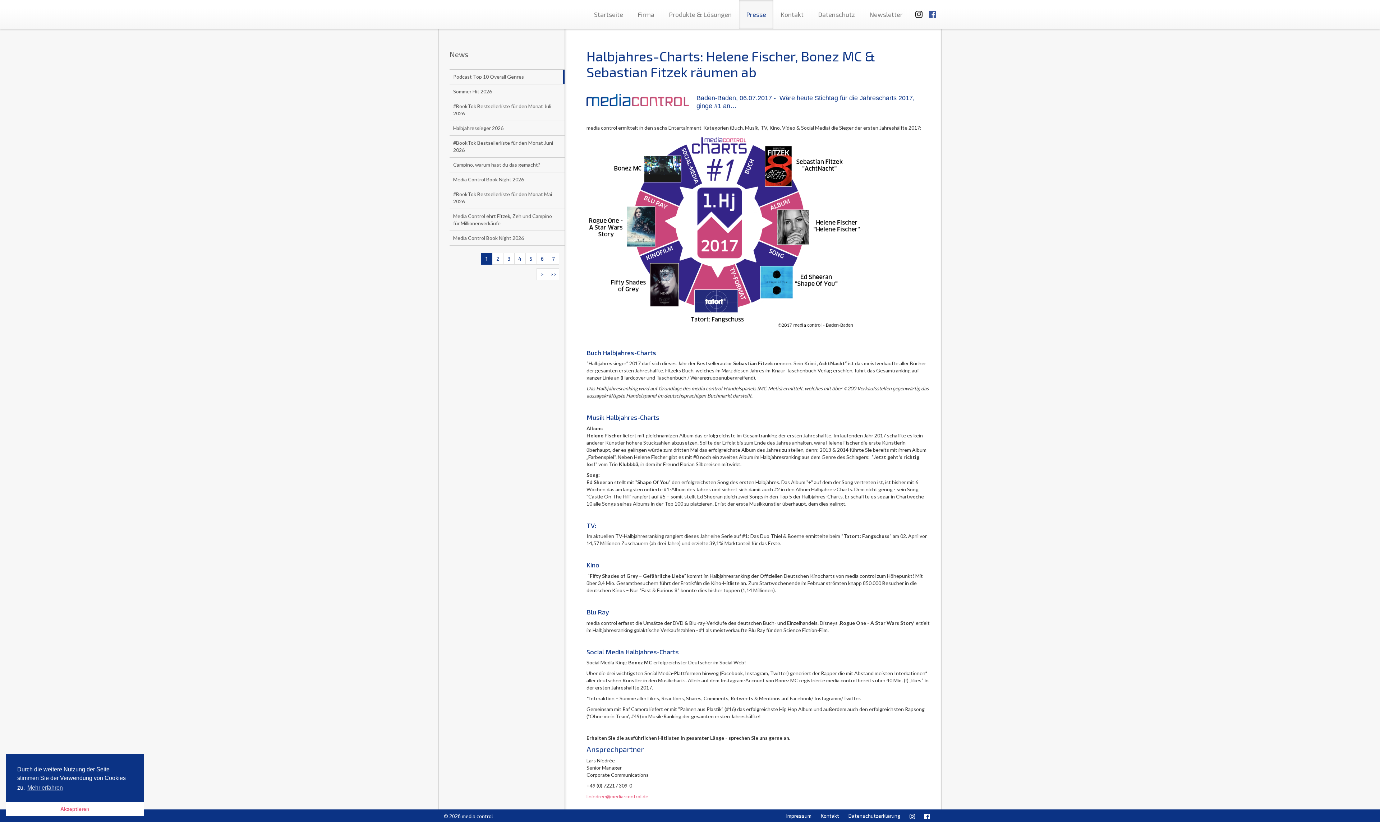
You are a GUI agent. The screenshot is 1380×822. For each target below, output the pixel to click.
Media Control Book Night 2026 (488, 179)
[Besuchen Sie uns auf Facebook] (933, 11)
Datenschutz (836, 14)
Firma (646, 14)
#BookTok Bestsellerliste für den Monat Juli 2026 (502, 109)
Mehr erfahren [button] (45, 788)
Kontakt (792, 14)
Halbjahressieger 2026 (478, 128)
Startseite (608, 14)
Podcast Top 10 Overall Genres (488, 77)
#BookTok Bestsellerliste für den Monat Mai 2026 (502, 197)
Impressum (798, 816)
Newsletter (886, 14)
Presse (756, 14)
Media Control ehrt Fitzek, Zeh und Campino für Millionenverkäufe (502, 219)
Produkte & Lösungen (700, 14)
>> (553, 274)
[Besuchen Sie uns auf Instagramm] (917, 11)
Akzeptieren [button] (74, 809)
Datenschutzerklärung (874, 816)
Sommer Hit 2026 (472, 91)
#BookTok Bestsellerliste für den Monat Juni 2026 (503, 146)
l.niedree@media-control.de (617, 796)
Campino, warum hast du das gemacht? (496, 165)
